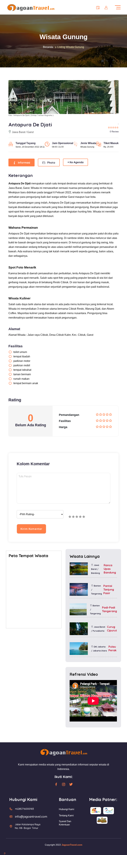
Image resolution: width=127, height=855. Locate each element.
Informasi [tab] (23, 162)
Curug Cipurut (112, 628)
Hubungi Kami (66, 809)
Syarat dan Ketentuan (65, 823)
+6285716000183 (24, 808)
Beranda (48, 47)
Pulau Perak (112, 648)
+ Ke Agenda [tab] (75, 162)
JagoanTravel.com (72, 844)
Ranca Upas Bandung (110, 568)
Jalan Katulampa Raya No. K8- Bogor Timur (27, 826)
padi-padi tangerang (109, 609)
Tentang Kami (66, 815)
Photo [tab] (51, 162)
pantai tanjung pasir (108, 589)
